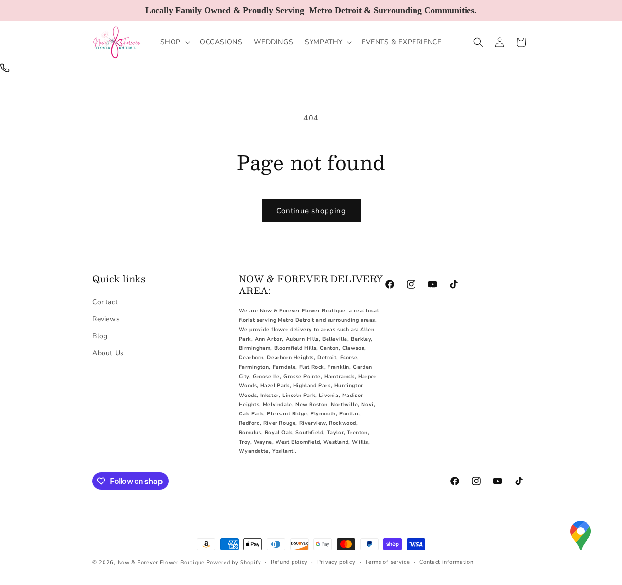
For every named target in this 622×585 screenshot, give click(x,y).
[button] (174, 42)
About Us (108, 353)
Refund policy (289, 562)
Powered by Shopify (234, 562)
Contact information (446, 562)
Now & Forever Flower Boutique (161, 562)
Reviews (106, 319)
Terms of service (387, 562)
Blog (99, 336)
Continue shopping (311, 211)
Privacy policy (336, 562)
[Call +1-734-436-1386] (5, 68)
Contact (105, 302)
